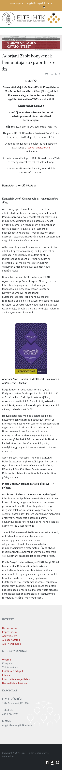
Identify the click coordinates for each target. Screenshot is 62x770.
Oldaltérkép (8, 756)
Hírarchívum (9, 628)
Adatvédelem (9, 635)
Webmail (7, 659)
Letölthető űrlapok (13, 671)
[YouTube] (26, 6)
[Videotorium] (22, 6)
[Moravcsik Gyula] (31, 18)
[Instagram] (31, 6)
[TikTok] (35, 6)
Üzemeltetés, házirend (15, 683)
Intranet (6, 675)
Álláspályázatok (11, 639)
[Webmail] (39, 6)
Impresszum (9, 631)
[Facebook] (18, 6)
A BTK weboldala (11, 643)
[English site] (44, 7)
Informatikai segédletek (16, 679)
